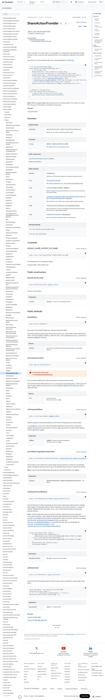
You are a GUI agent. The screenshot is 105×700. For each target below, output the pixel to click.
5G (38, 679)
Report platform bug (97, 666)
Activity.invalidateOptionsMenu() (39, 522)
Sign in (101, 2)
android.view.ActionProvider (37, 39)
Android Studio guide (83, 669)
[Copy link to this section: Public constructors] (47, 272)
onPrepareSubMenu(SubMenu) (41, 335)
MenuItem (71, 60)
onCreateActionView (53, 180)
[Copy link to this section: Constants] (38, 243)
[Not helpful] (85, 17)
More (42, 2)
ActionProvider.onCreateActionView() (45, 80)
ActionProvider (39, 33)
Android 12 (67, 679)
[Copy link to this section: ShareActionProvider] (45, 278)
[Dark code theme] (85, 65)
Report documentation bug (97, 669)
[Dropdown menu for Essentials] (25, 2)
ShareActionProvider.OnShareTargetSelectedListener (64, 129)
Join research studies (97, 675)
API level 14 (84, 22)
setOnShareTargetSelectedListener (58, 197)
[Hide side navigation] (19, 697)
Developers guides (83, 672)
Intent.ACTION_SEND (34, 617)
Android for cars (55, 676)
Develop (32, 2)
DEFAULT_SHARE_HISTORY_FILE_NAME (57, 144)
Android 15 (67, 671)
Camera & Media (42, 674)
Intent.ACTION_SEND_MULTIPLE (37, 620)
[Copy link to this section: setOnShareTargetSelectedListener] (56, 452)
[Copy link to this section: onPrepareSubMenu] (44, 410)
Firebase (60, 689)
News (25, 677)
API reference (7, 8)
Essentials (20, 2)
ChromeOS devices (56, 673)
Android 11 (67, 682)
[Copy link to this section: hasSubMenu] (38, 317)
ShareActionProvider (35, 158)
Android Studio (92, 2)
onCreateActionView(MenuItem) (73, 183)
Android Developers (32, 17)
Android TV (54, 678)
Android (26, 666)
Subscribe (84, 696)
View (30, 180)
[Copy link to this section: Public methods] (43, 312)
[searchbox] (11, 14)
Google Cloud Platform (71, 689)
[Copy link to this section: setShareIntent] (40, 568)
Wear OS (53, 670)
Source (26, 674)
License (31, 696)
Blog (25, 679)
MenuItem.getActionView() (56, 78)
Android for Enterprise (30, 669)
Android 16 (67, 669)
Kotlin (79, 26)
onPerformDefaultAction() (69, 335)
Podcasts (26, 682)
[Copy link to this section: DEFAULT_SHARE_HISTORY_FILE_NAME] (59, 249)
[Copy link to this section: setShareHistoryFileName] (48, 492)
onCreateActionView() (69, 507)
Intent (59, 214)
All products (84, 689)
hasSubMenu (50, 173)
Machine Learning (42, 669)
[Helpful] (83, 17)
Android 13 (67, 677)
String (31, 144)
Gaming (40, 666)
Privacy (39, 677)
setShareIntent (51, 214)
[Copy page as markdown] (65, 23)
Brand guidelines (39, 696)
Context (45, 158)
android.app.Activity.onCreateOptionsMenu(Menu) (44, 526)
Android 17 (67, 666)
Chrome (52, 689)
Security (26, 671)
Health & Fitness (42, 671)
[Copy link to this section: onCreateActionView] (45, 358)
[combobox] (60, 1)
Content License (69, 634)
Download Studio (82, 677)
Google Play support (97, 673)
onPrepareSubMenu (52, 188)
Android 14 (67, 674)
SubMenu (60, 188)
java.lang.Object (31, 38)
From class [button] (41, 229)
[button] (10, 18)
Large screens (54, 668)
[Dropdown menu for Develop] (36, 2)
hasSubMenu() (33, 426)
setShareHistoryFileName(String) (47, 520)
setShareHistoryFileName (55, 205)
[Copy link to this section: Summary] (38, 119)
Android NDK (81, 680)
